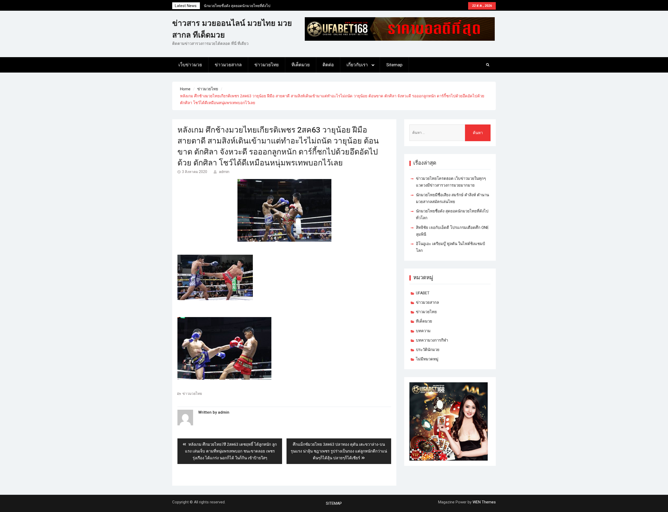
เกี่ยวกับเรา (357, 64)
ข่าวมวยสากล (228, 64)
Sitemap (394, 64)
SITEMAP (334, 503)
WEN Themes (484, 502)
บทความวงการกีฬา (432, 340)
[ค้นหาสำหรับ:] (450, 132)
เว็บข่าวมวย (190, 64)
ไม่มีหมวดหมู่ (427, 359)
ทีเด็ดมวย (300, 64)
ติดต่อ (328, 64)
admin (224, 172)
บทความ (423, 331)
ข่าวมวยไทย (266, 64)
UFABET (423, 293)
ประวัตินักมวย (427, 349)
